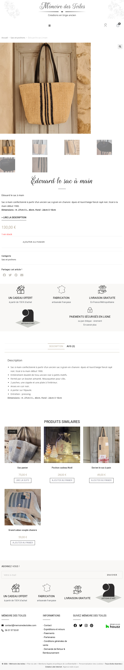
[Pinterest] (91, 625)
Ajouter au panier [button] (62, 480)
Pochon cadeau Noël (62, 467)
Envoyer (112, 574)
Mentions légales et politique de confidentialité (58, 664)
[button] (120, 46)
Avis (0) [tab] (71, 346)
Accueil (5, 37)
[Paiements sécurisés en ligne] (90, 309)
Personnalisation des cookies (90, 664)
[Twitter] (80, 625)
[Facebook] (75, 625)
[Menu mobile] (50, 25)
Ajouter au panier (34, 242)
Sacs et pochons (18, 37)
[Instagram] (86, 625)
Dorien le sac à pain (101, 467)
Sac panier (22, 467)
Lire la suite (22, 480)
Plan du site (32, 664)
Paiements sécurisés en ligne (90, 316)
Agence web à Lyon (71, 667)
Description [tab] (56, 346)
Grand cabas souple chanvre (22, 530)
